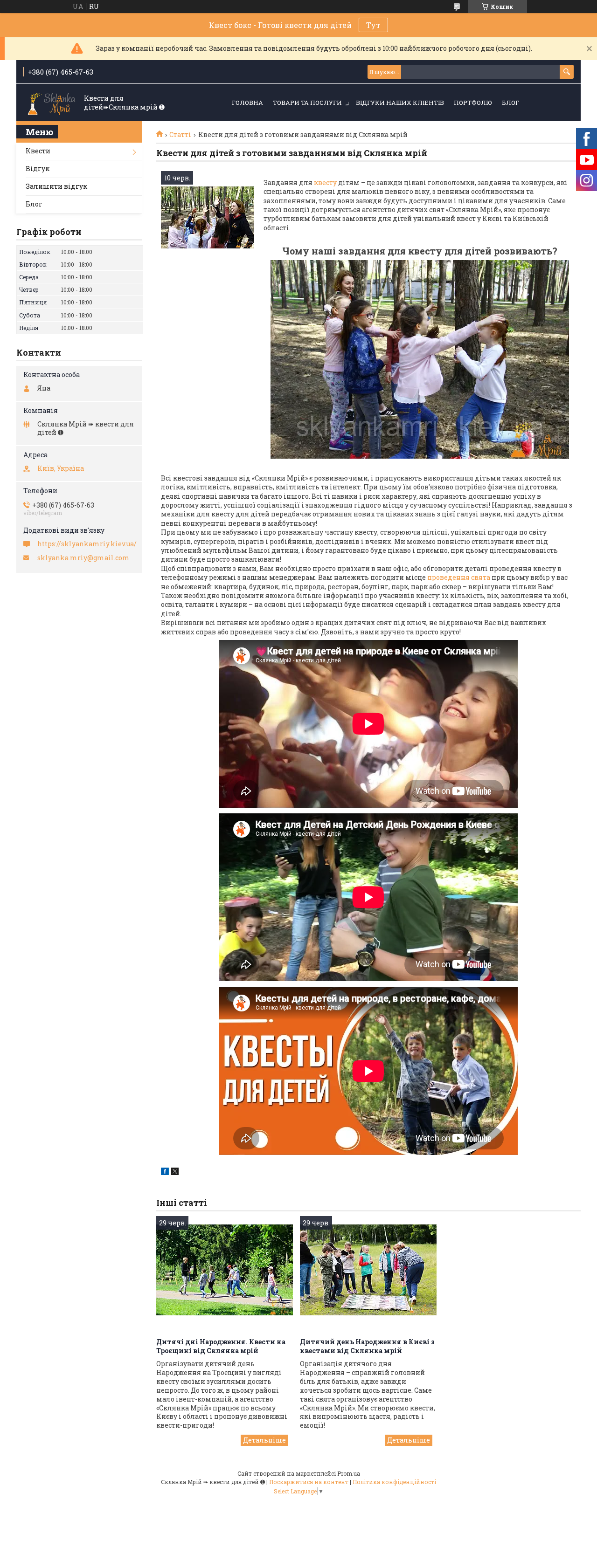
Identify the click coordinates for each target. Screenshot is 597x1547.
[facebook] (165, 1172)
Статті (180, 135)
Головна (247, 102)
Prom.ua (348, 1473)
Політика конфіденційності (394, 1481)
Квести (38, 150)
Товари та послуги (307, 102)
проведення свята (458, 577)
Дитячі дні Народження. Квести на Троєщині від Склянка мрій (220, 1346)
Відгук (37, 168)
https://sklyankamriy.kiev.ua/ (87, 544)
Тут (373, 25)
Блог (510, 102)
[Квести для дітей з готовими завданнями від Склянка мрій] (207, 217)
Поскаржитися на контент (308, 1481)
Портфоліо (473, 102)
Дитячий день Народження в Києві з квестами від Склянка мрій (367, 1346)
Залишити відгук (56, 186)
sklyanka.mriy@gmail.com (83, 558)
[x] (175, 1172)
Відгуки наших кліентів (400, 102)
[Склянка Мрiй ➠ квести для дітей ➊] (51, 103)
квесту (326, 182)
